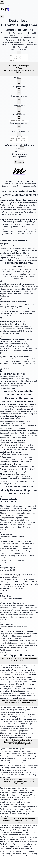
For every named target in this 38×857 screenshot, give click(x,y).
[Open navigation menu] (2, 2)
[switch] (19, 129)
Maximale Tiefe (19, 115)
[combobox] (19, 83)
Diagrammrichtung (19, 96)
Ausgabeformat (19, 86)
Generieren (20, 162)
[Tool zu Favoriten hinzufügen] (2, 16)
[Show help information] (19, 52)
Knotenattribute (19, 105)
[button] (19, 109)
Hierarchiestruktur (19, 49)
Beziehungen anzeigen (19, 123)
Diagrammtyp (19, 77)
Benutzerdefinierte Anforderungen (19, 131)
